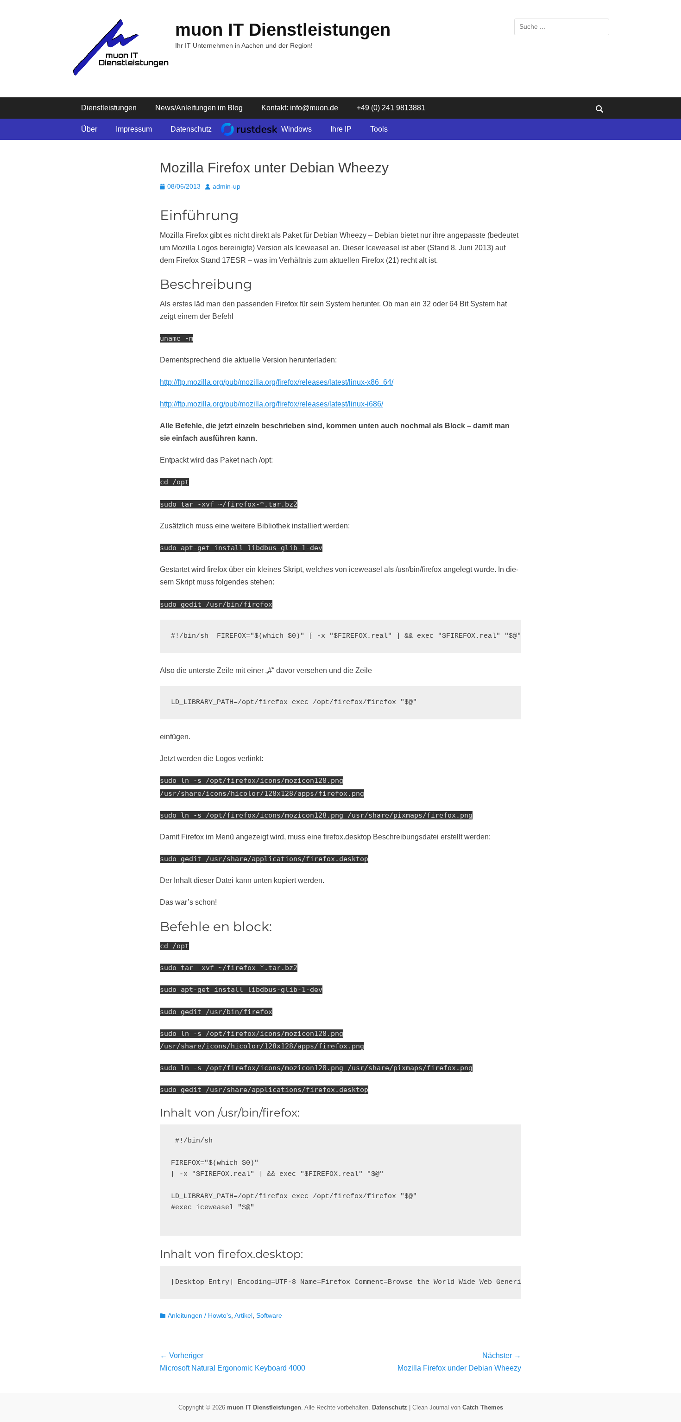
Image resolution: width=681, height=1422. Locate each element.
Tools (379, 129)
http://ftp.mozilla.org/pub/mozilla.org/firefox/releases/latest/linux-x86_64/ (276, 382)
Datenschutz (191, 129)
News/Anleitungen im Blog (199, 108)
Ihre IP (341, 129)
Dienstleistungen (109, 108)
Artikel (243, 1315)
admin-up (226, 186)
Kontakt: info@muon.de (299, 108)
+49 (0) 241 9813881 (391, 108)
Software (269, 1315)
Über (89, 129)
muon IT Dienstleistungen (283, 29)
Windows (296, 129)
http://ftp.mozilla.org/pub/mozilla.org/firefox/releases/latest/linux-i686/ (271, 404)
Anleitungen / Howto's (199, 1315)
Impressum (134, 129)
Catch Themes (482, 1407)
